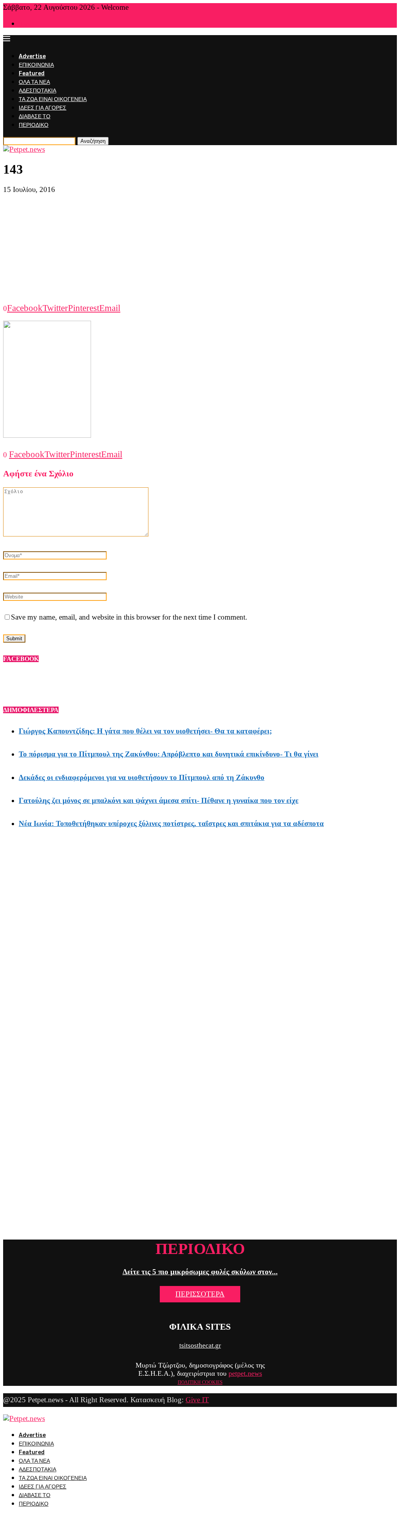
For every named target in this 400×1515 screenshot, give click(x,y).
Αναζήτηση (92, 141)
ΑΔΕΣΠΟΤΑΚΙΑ (37, 90)
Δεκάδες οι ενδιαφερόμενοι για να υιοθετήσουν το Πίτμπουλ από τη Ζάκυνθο (141, 777)
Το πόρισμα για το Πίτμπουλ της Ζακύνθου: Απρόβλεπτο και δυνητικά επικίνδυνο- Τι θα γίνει (168, 754)
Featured (32, 73)
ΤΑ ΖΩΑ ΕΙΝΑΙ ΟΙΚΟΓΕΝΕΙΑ (53, 99)
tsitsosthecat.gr (200, 1345)
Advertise (32, 56)
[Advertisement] (200, 248)
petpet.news (245, 1373)
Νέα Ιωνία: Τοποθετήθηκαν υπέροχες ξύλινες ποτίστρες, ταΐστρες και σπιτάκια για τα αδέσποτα (171, 823)
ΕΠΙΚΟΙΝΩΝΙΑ (36, 65)
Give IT (197, 1400)
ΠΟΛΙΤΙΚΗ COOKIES (200, 1382)
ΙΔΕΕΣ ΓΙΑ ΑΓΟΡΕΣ (42, 108)
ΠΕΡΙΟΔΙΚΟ (33, 125)
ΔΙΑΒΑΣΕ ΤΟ (34, 116)
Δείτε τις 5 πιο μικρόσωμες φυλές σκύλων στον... (200, 1272)
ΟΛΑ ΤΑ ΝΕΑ (34, 82)
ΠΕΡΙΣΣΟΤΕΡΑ (200, 1294)
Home (25, 24)
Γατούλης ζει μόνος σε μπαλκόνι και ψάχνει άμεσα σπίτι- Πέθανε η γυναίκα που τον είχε (158, 800)
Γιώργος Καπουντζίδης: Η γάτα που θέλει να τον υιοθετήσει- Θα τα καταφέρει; (145, 731)
